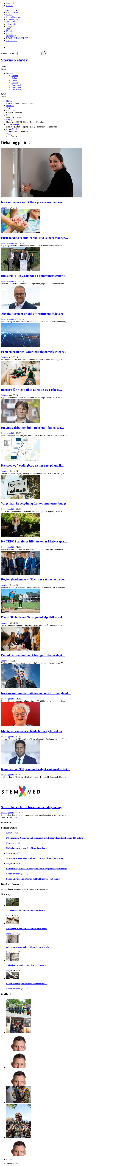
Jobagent (10, 26)
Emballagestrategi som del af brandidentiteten (26, 848)
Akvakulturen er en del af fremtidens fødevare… (34, 313)
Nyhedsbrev (11, 36)
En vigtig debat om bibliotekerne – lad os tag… (32, 427)
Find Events (16, 85)
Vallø (8, 134)
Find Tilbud (16, 90)
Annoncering (11, 10)
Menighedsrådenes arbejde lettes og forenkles (31, 731)
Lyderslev (10, 115)
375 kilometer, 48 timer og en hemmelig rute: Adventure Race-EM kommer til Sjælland (44, 838)
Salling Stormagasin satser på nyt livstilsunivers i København (33, 879)
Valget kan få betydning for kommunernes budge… (35, 503)
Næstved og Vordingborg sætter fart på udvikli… (34, 465)
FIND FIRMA (12, 12)
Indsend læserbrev (13, 17)
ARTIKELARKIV (9, 53)
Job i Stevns (11, 22)
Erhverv (15, 83)
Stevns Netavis (14, 60)
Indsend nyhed (12, 19)
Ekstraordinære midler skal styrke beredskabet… (34, 237)
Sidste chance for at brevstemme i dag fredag (31, 807)
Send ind (10, 3)
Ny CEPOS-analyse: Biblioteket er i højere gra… (34, 541)
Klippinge (10, 110)
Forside (9, 15)
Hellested (10, 106)
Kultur (14, 78)
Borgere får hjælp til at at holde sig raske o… (31, 389)
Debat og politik (7, 243)
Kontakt (9, 5)
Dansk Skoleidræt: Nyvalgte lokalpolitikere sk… (33, 617)
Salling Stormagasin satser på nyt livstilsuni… (26, 984)
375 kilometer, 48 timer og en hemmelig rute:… (27, 910)
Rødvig (9, 120)
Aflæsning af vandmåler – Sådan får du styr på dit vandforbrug (34, 858)
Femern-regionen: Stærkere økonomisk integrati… (35, 351)
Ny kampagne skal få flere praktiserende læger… (34, 202)
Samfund (5, 208)
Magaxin (10, 843)
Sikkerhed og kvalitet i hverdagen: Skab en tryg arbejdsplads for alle (36, 869)
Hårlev (9, 101)
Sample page (11, 40)
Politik (14, 80)
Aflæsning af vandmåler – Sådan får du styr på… (28, 947)
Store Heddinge (12, 124)
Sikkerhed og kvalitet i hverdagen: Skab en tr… (27, 965)
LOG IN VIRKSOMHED (17, 38)
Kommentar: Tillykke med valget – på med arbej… (35, 769)
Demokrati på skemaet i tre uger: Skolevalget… (33, 655)
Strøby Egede (12, 129)
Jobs (8, 29)
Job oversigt (11, 24)
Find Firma (16, 87)
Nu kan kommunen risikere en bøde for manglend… (36, 693)
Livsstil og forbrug (14, 874)
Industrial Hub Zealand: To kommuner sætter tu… (35, 275)
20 (15, 817)
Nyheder (9, 73)
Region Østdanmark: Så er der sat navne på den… (35, 579)
